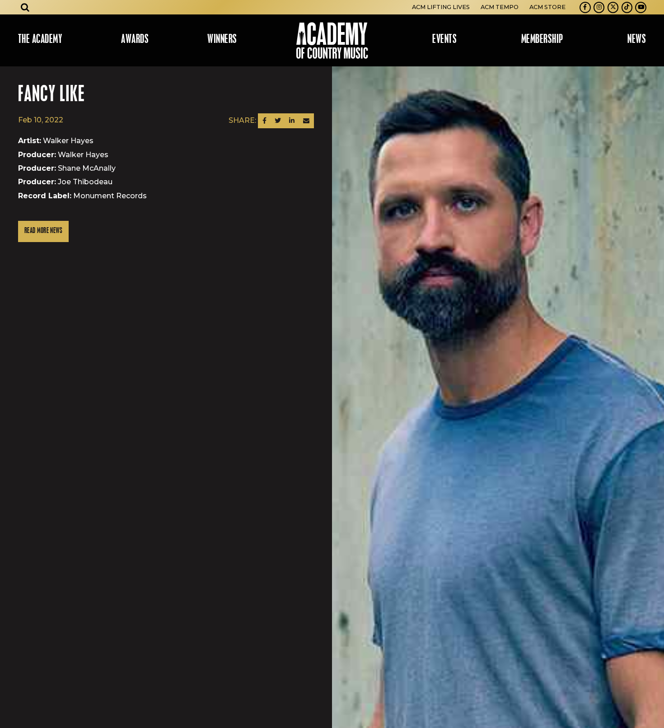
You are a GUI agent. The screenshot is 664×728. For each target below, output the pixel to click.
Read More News (43, 231)
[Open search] (25, 7)
